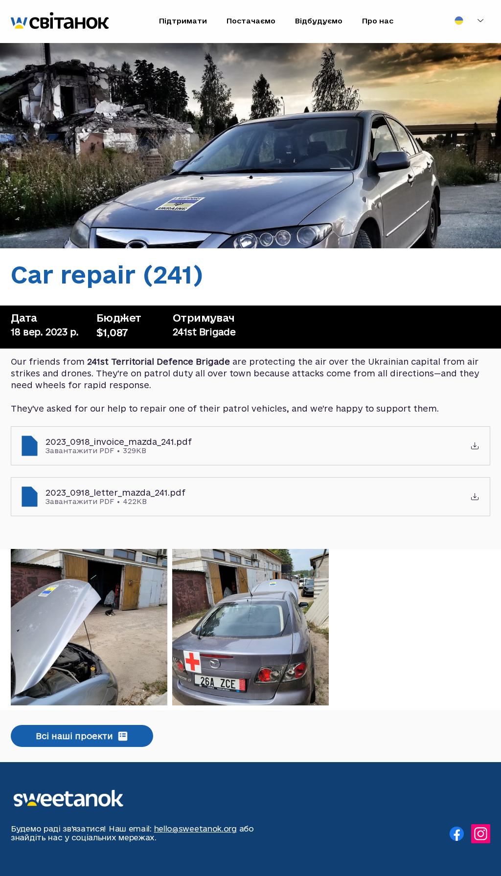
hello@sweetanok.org (195, 828)
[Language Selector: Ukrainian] (469, 20)
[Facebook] (456, 833)
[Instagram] (480, 833)
